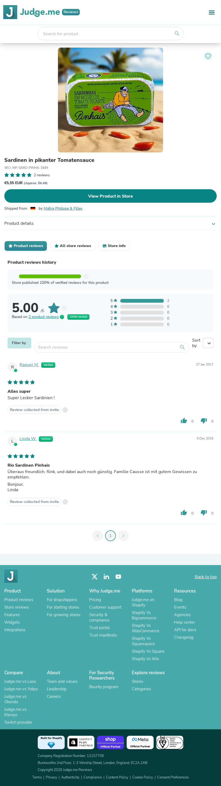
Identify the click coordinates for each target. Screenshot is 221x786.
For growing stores (63, 614)
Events (180, 607)
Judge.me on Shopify (143, 602)
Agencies (182, 614)
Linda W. (28, 439)
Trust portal (99, 627)
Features (12, 614)
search (177, 33)
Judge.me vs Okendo (15, 699)
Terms (37, 777)
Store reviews (16, 607)
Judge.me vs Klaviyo (15, 712)
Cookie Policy (142, 777)
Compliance (93, 777)
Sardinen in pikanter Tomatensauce (49, 160)
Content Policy (117, 777)
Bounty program (103, 686)
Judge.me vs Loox (20, 681)
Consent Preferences (173, 777)
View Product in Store (110, 196)
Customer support (105, 607)
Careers (54, 696)
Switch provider (18, 722)
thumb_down (204, 420)
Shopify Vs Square (148, 651)
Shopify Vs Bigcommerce (144, 615)
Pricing (95, 599)
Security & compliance (99, 617)
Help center (184, 622)
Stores (137, 681)
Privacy (51, 777)
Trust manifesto (103, 635)
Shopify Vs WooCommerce (145, 628)
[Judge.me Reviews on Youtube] (118, 576)
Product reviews (18, 599)
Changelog (184, 637)
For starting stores (63, 607)
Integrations (14, 630)
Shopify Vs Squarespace (143, 641)
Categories (141, 689)
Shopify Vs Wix (145, 659)
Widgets (12, 622)
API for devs (185, 630)
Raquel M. (29, 365)
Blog (178, 599)
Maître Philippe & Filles (63, 208)
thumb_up (184, 420)
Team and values (62, 681)
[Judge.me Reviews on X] (94, 576)
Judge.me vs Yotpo (21, 689)
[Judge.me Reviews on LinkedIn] (106, 576)
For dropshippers (62, 599)
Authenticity (70, 777)
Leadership (57, 689)
